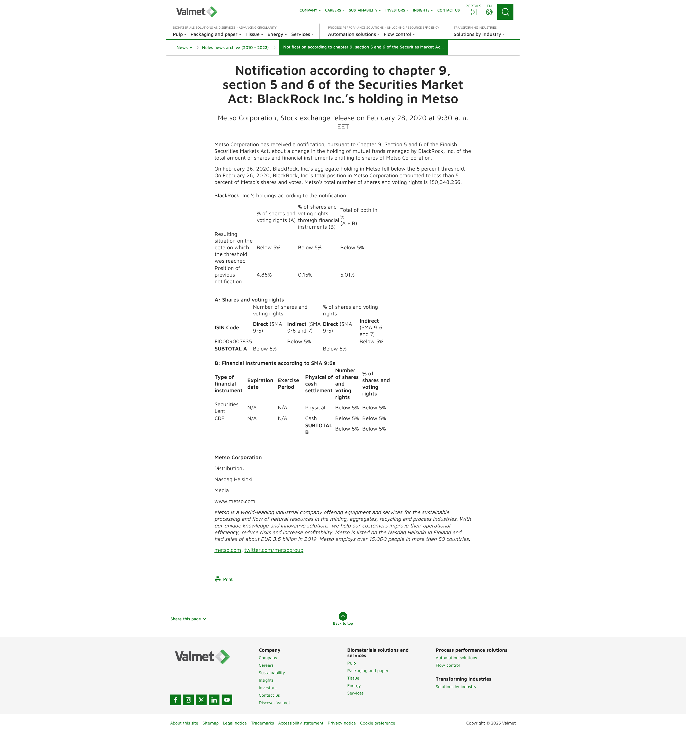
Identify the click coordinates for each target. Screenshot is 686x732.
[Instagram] (188, 700)
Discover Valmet (274, 702)
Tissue (353, 678)
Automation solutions (456, 657)
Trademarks (262, 722)
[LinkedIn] (214, 700)
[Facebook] (175, 700)
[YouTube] (227, 700)
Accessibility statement (300, 722)
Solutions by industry (456, 686)
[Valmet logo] (197, 11)
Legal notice (235, 722)
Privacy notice (342, 722)
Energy (354, 685)
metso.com (227, 550)
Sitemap (211, 722)
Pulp (351, 663)
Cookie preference (377, 722)
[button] (184, 47)
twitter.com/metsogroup (273, 550)
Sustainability (272, 672)
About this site (184, 722)
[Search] (505, 12)
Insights (266, 680)
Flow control (448, 665)
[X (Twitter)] (201, 700)
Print (228, 579)
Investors (267, 687)
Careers (266, 665)
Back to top (343, 623)
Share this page (185, 618)
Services (355, 693)
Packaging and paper (368, 670)
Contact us (269, 695)
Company (268, 657)
